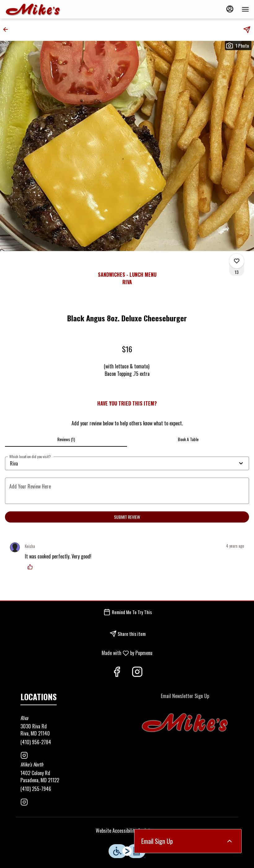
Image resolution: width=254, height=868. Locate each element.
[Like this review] (31, 567)
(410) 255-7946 (35, 788)
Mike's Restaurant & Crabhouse (185, 723)
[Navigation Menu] (245, 9)
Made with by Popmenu (78, 653)
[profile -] (230, 9)
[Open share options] (247, 30)
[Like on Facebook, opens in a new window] (116, 672)
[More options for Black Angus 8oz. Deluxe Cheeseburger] (236, 261)
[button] (7, 29)
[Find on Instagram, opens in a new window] (137, 672)
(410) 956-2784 (35, 742)
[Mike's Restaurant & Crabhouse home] (33, 9)
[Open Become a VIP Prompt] (229, 841)
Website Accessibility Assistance (127, 830)
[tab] (66, 439)
